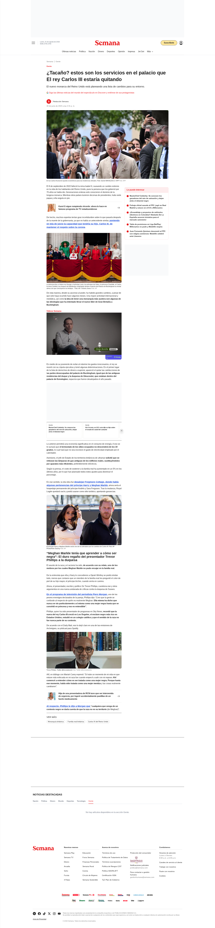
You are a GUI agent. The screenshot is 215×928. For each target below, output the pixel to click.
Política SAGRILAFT (110, 871)
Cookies (162, 876)
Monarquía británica (56, 722)
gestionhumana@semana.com (142, 877)
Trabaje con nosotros (167, 867)
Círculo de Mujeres (89, 875)
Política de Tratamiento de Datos (115, 857)
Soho (66, 871)
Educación (86, 853)
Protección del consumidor (140, 853)
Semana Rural (88, 866)
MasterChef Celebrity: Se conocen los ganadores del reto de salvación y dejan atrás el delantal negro (63, 430)
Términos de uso (108, 853)
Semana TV (68, 857)
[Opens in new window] (39, 913)
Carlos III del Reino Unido (98, 722)
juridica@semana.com (139, 868)
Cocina (85, 871)
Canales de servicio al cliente (170, 862)
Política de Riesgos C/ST (112, 866)
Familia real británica (76, 722)
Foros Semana (88, 857)
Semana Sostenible (90, 880)
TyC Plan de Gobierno (110, 880)
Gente (58, 61)
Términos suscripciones (111, 862)
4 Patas (67, 880)
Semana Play (69, 853)
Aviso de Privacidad (42, 919)
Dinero (66, 862)
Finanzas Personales (90, 862)
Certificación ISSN (109, 875)
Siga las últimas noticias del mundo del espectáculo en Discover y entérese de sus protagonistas (91, 93)
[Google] (34, 913)
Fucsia (66, 875)
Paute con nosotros (167, 871)
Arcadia (67, 866)
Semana (50, 61)
